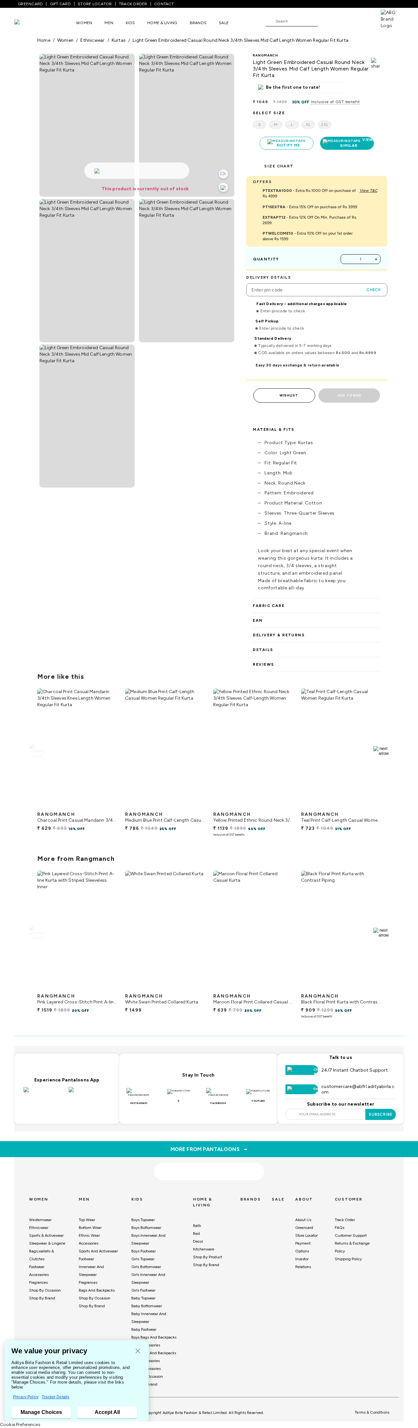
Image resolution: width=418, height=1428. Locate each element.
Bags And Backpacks (97, 1290)
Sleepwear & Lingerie (47, 1243)
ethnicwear (92, 40)
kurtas (119, 40)
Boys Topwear (143, 1220)
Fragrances (38, 1282)
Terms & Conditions (372, 1412)
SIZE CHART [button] (278, 166)
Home (43, 40)
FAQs (339, 1227)
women (65, 40)
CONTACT (164, 4)
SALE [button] (224, 23)
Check (373, 289)
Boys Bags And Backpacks (153, 1337)
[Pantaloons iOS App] (44, 1093)
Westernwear (40, 1220)
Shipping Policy (348, 1259)
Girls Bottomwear (146, 1267)
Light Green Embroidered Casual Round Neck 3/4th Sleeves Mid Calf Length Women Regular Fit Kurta (240, 40)
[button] (137, 1351)
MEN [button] (108, 23)
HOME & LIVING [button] (162, 23)
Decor (198, 1241)
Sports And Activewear (98, 1251)
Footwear (36, 1267)
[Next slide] (381, 750)
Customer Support (351, 1235)
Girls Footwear (143, 1290)
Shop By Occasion (45, 1290)
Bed (196, 1233)
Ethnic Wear (89, 1235)
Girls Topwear (142, 1259)
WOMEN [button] (84, 23)
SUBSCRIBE (381, 1114)
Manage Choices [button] (41, 1412)
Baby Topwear (143, 1298)
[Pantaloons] (26, 22)
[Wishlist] (326, 21)
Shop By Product (207, 1257)
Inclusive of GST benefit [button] (335, 102)
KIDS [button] (130, 23)
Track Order (345, 1220)
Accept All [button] (107, 1412)
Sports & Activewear (46, 1235)
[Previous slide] (37, 750)
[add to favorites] (106, 806)
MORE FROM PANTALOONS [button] (209, 1149)
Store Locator (306, 1235)
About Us (303, 1220)
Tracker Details (55, 1397)
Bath (197, 1225)
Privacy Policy (26, 1397)
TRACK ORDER (133, 4)
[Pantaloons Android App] (89, 1093)
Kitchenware (203, 1249)
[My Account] (344, 21)
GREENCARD (30, 4)
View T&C (369, 190)
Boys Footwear (143, 1251)
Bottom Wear (90, 1227)
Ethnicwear (38, 1227)
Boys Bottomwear (146, 1227)
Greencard (304, 1227)
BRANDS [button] (198, 23)
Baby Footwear (143, 1329)
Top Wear (87, 1220)
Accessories (39, 1274)
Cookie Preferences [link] (20, 1424)
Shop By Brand (42, 1298)
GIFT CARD (60, 4)
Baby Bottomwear (146, 1306)
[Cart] (362, 20)
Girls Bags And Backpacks (153, 1353)
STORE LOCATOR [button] (95, 4)
